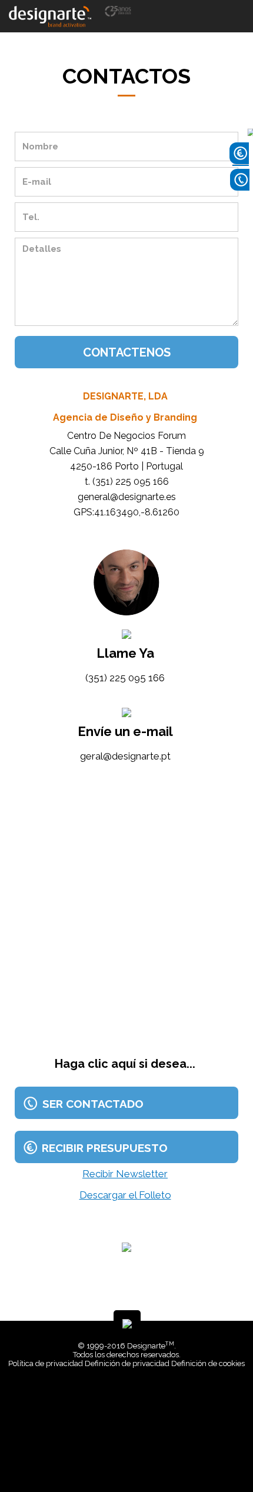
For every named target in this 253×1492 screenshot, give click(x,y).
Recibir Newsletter (125, 1174)
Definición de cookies (208, 1363)
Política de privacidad (45, 1363)
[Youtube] (137, 1456)
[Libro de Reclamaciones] (128, 1397)
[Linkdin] (128, 1456)
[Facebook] (119, 1456)
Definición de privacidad (127, 1363)
